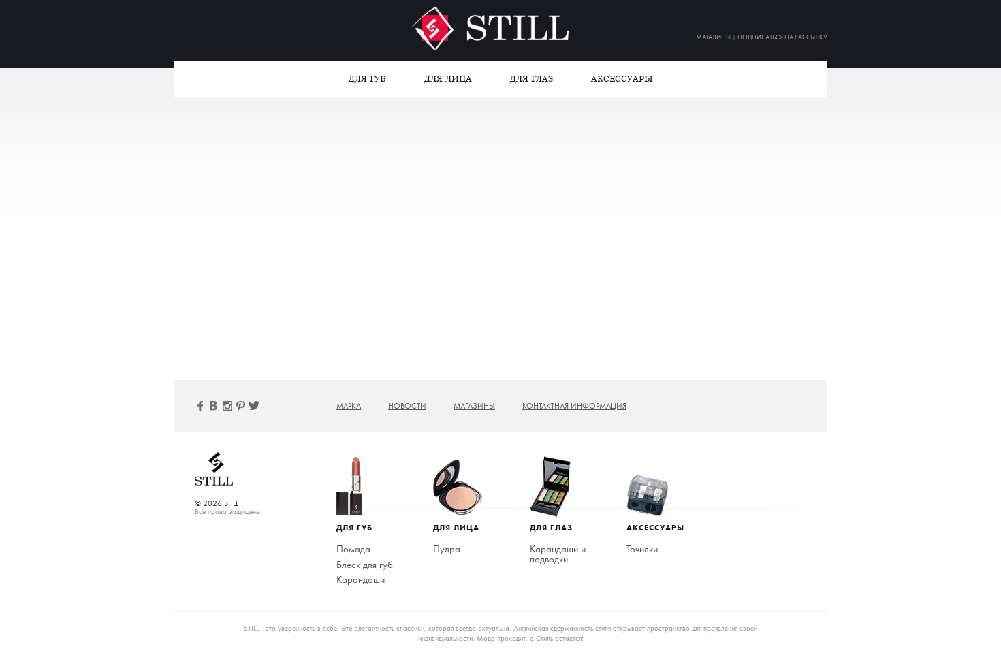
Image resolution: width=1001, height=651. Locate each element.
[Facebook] (200, 406)
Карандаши (360, 579)
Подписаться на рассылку (782, 37)
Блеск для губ (364, 564)
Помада (353, 549)
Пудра (446, 549)
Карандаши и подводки (558, 554)
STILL (500, 28)
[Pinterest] (241, 406)
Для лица (448, 79)
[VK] (213, 406)
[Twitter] (254, 406)
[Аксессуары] (657, 487)
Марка (348, 405)
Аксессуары (622, 79)
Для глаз (531, 79)
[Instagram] (227, 406)
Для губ (367, 79)
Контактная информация (574, 405)
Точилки (642, 549)
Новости (407, 405)
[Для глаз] (560, 487)
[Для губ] (367, 487)
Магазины (713, 37)
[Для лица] (463, 487)
